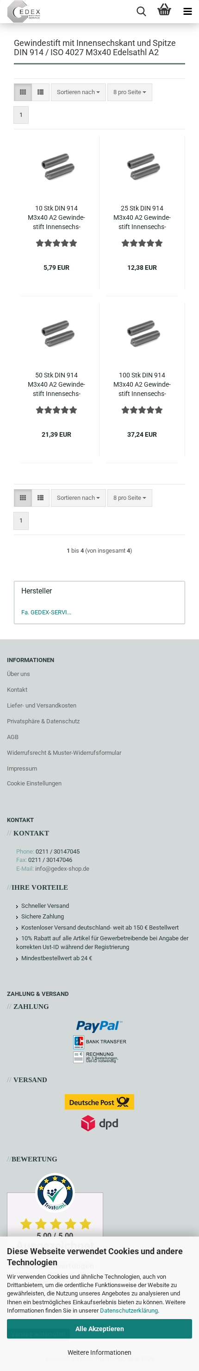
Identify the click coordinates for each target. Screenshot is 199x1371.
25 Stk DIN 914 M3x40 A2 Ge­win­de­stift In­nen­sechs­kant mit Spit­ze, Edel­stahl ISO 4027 (142, 217)
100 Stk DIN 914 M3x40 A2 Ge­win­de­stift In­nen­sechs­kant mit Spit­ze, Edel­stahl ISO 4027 (142, 384)
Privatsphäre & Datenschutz (43, 721)
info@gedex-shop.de (62, 868)
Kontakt (17, 689)
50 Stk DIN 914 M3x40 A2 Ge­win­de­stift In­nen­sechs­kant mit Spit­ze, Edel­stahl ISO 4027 (56, 384)
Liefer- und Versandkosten (41, 705)
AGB (13, 736)
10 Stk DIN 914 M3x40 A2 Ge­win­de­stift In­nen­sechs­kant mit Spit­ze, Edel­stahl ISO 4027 (56, 217)
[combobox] (78, 92)
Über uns (18, 673)
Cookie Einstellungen (34, 783)
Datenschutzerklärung (129, 1310)
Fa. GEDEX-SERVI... (46, 612)
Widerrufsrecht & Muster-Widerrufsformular (64, 752)
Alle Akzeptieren (99, 1329)
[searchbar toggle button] (141, 11)
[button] (23, 92)
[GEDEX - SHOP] (20, 11)
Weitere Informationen (99, 1352)
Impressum (22, 768)
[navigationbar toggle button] (187, 11)
